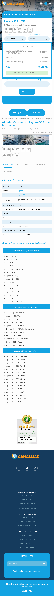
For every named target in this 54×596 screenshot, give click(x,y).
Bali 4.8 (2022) (10, 282)
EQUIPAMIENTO (40, 164)
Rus (42, 132)
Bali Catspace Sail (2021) (14, 301)
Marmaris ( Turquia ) (44, 119)
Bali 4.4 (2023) (10, 266)
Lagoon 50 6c (22, 195)
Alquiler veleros (27, 500)
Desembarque (35, 35)
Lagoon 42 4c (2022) (13, 292)
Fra (50, 132)
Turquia (32, 119)
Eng (37, 132)
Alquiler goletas (27, 547)
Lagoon (20, 191)
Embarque (11, 35)
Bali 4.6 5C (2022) (12, 285)
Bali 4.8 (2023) (10, 262)
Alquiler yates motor (27, 543)
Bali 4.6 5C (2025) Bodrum (15, 313)
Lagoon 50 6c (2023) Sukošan (16, 356)
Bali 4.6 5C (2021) (12, 295)
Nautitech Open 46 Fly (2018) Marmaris (20, 329)
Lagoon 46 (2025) (12, 256)
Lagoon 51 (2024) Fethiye (15, 316)
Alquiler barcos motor (27, 508)
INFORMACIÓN (7, 164)
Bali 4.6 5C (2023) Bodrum (15, 319)
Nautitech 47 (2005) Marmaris (16, 345)
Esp (33, 132)
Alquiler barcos (27, 496)
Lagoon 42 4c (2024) (13, 259)
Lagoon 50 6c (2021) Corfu (15, 392)
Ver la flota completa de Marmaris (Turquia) (25, 243)
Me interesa (27, 92)
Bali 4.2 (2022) (10, 288)
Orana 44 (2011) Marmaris (15, 342)
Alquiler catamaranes (27, 504)
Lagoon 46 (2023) (12, 272)
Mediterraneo (23, 119)
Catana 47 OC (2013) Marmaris (17, 339)
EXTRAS (28, 164)
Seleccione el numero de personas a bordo (23, 80)
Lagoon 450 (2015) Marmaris (16, 332)
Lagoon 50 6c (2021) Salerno (16, 398)
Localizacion (7, 171)
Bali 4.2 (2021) (10, 298)
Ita (46, 132)
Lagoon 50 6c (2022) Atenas (15, 376)
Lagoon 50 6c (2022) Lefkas (15, 369)
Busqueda (18, 113)
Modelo (36, 113)
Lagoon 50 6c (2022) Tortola (16, 372)
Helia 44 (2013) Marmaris (14, 335)
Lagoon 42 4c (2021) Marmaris (16, 325)
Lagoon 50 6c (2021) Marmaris (16, 322)
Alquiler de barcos (9, 119)
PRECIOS (19, 164)
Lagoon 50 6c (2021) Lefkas (15, 385)
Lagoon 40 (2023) (12, 276)
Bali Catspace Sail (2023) (14, 269)
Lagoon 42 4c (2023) (13, 279)
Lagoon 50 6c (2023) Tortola (16, 359)
